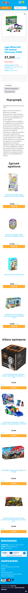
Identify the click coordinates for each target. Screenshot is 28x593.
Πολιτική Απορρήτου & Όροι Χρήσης (11, 574)
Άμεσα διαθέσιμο (13, 70)
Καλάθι (3, 568)
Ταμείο (3, 570)
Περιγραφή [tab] (8, 85)
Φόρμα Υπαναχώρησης (7, 576)
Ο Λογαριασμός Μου (7, 572)
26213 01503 (8, 548)
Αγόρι (12, 68)
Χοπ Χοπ (13, 586)
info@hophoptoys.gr (11, 546)
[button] (24, 14)
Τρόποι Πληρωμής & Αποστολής (10, 567)
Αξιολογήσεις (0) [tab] (9, 92)
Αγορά (13, 206)
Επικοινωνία (4, 565)
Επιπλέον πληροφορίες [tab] (11, 88)
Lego (12, 67)
